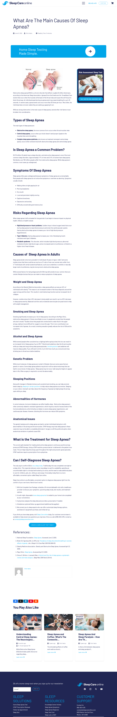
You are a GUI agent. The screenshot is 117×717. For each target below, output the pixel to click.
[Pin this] (30, 601)
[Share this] (15, 601)
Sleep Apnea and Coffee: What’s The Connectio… (56, 637)
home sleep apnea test (40, 495)
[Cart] (112, 3)
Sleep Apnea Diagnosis (52, 710)
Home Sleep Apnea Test (20, 705)
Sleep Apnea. (38, 538)
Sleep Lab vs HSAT (50, 715)
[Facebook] (84, 689)
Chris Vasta (29, 33)
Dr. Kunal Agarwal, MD (24, 646)
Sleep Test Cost (49, 712)
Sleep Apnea (28, 552)
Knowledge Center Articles (53, 705)
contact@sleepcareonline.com (24, 519)
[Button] (90, 51)
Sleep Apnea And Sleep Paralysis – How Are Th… (89, 637)
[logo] (17, 3)
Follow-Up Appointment (20, 710)
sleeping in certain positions (31, 386)
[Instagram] (90, 689)
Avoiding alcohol (52, 346)
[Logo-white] (90, 684)
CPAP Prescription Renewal (21, 707)
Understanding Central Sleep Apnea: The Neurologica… (26, 637)
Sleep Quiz (16, 712)
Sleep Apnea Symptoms (52, 707)
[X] (96, 689)
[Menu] (83, 3)
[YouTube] (101, 689)
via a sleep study (37, 466)
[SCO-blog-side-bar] (90, 86)
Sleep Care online (42, 514)
